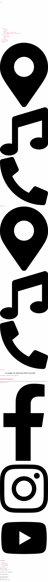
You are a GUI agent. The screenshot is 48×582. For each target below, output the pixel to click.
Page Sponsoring (7, 36)
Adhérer (5, 31)
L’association (6, 30)
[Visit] (24, 106)
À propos (3, 28)
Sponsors (5, 38)
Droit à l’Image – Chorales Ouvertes (10, 32)
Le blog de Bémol (5, 41)
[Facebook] (24, 460)
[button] (1, 2)
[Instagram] (24, 515)
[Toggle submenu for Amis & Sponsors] (8, 35)
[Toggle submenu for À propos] (6, 28)
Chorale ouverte (5, 39)
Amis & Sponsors (5, 563)
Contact (3, 42)
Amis (4, 37)
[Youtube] (24, 559)
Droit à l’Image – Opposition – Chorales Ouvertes (12, 33)
